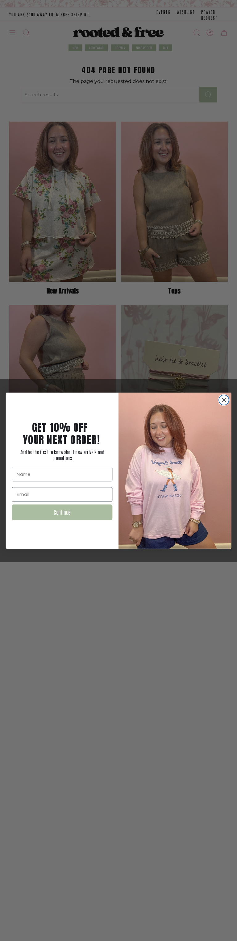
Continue (62, 512)
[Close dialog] (224, 400)
